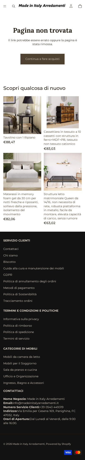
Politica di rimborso (17, 325)
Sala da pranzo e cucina (20, 370)
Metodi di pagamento (19, 288)
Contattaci (11, 249)
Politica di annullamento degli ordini (29, 281)
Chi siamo (10, 255)
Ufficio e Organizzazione (20, 376)
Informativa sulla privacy (21, 319)
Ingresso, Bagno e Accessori (23, 383)
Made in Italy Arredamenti (29, 443)
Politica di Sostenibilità (20, 294)
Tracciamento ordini (17, 301)
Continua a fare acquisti (42, 59)
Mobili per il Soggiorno (20, 363)
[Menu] (4, 6)
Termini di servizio (16, 338)
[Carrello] (80, 6)
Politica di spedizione (18, 332)
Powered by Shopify (58, 443)
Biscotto (9, 262)
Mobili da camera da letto (21, 357)
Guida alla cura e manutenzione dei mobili (33, 268)
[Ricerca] (13, 6)
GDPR (7, 275)
